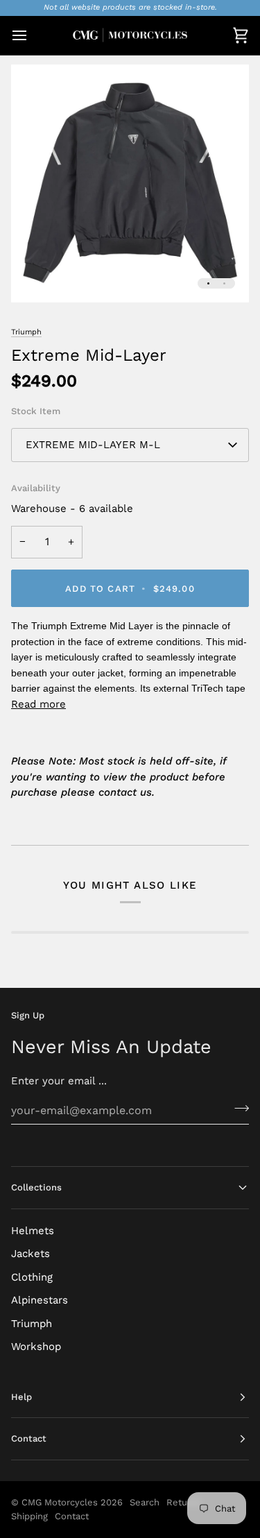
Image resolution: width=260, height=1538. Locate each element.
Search (144, 1502)
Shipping (29, 1516)
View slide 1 (208, 283)
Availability (35, 488)
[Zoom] (37, 276)
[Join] (237, 1108)
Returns (183, 1502)
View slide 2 (224, 283)
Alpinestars (39, 1300)
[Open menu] (32, 35)
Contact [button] (28, 1438)
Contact (72, 1516)
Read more (38, 704)
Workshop (36, 1346)
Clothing (32, 1277)
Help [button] (21, 1397)
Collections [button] (36, 1187)
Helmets (32, 1230)
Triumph (26, 331)
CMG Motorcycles (59, 1502)
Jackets (30, 1253)
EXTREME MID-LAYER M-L (93, 444)
